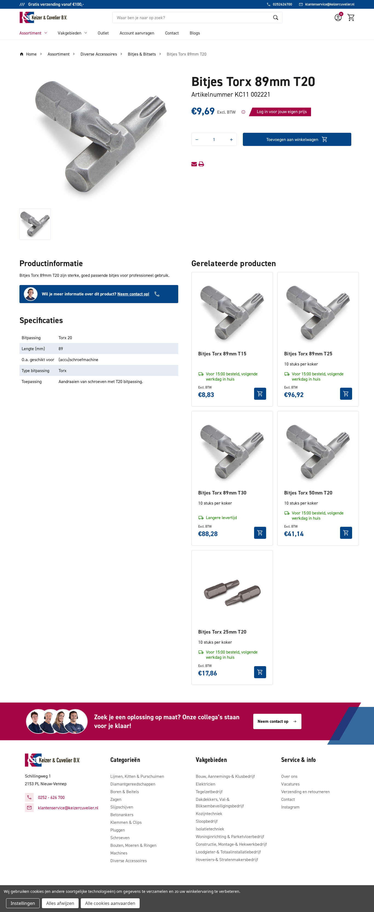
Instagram (290, 807)
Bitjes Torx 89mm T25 (308, 353)
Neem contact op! (133, 294)
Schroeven (120, 837)
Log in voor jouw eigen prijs (282, 111)
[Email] (194, 164)
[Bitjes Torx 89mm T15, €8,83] (232, 313)
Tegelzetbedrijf (209, 791)
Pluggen (117, 830)
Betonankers (121, 814)
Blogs (195, 33)
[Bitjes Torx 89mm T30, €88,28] (232, 452)
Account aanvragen (137, 33)
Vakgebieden (69, 33)
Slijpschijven (121, 807)
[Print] (201, 164)
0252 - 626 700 (51, 797)
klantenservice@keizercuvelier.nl (68, 807)
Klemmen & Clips (126, 822)
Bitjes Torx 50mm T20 (308, 493)
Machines (118, 853)
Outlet (103, 33)
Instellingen (23, 903)
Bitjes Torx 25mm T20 (222, 632)
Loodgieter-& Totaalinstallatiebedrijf (228, 852)
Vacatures (290, 784)
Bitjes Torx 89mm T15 (222, 353)
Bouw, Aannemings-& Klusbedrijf (225, 776)
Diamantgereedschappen (132, 784)
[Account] (338, 17)
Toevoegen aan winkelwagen (292, 139)
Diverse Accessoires (128, 860)
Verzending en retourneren (305, 791)
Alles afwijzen (60, 903)
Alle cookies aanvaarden (110, 903)
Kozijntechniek (209, 813)
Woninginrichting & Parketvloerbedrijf (230, 836)
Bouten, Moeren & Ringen (133, 845)
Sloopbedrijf (207, 821)
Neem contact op (273, 721)
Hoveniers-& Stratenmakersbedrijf (227, 859)
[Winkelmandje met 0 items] (351, 17)
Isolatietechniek (210, 829)
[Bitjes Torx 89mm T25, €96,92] (318, 313)
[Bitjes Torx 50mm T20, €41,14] (318, 452)
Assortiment (30, 33)
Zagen (115, 799)
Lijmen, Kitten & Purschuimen (137, 776)
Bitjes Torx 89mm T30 (222, 493)
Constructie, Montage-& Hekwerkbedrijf (231, 844)
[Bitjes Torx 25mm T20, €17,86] (232, 591)
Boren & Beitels (124, 791)
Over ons (289, 776)
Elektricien (205, 784)
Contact (172, 33)
